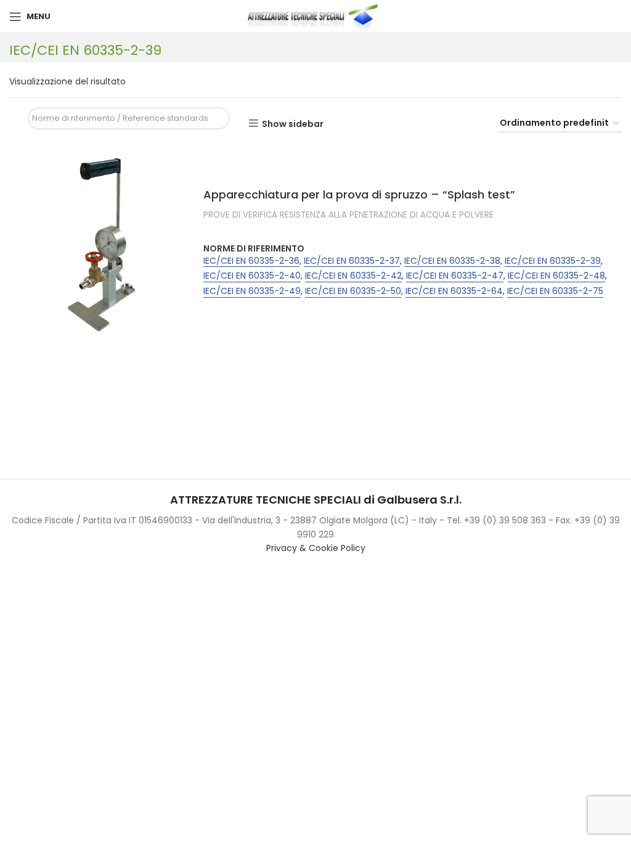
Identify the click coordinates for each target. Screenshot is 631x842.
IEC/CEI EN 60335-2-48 (556, 276)
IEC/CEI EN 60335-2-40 (252, 276)
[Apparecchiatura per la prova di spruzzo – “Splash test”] (101, 244)
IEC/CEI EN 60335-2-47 (454, 276)
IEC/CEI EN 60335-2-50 (353, 291)
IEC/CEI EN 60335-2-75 (555, 291)
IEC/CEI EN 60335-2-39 (553, 261)
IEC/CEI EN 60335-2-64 (454, 291)
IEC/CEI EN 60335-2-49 (252, 291)
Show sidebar (293, 123)
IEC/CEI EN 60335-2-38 (452, 261)
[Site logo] (315, 16)
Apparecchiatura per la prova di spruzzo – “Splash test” (359, 194)
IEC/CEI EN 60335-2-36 (251, 261)
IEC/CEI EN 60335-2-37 (352, 261)
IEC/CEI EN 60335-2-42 (353, 276)
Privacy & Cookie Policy (315, 548)
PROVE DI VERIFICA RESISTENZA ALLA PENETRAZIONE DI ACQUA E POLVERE (348, 215)
